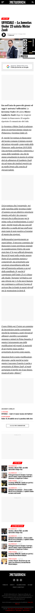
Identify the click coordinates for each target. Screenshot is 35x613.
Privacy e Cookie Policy (18, 587)
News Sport (11, 608)
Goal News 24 (27, 608)
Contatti (12, 585)
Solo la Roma (26, 610)
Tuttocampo (18, 610)
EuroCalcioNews (19, 608)
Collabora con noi (21, 585)
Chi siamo (30, 585)
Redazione (11, 35)
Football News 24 (10, 610)
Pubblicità (5, 585)
